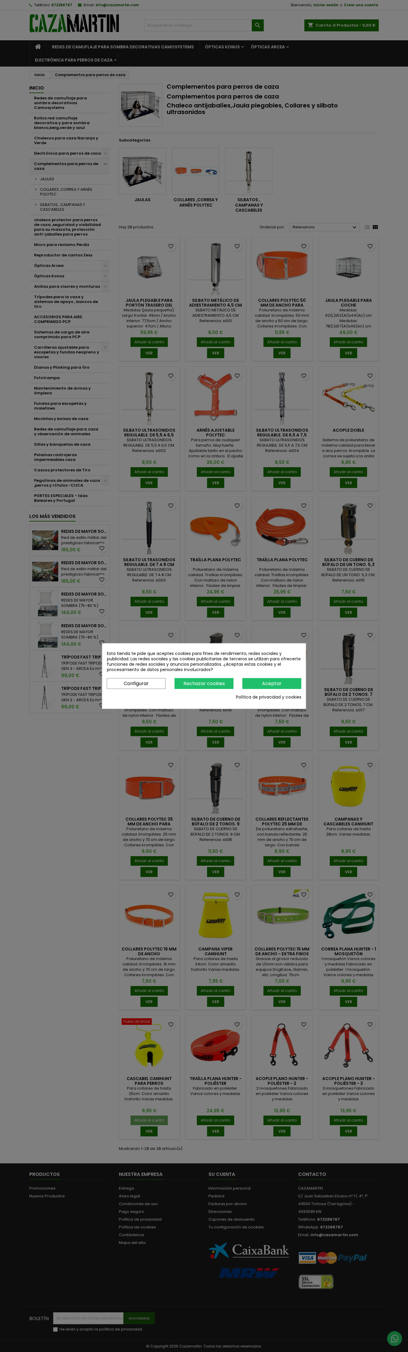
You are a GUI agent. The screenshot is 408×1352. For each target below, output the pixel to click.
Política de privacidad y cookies (268, 697)
